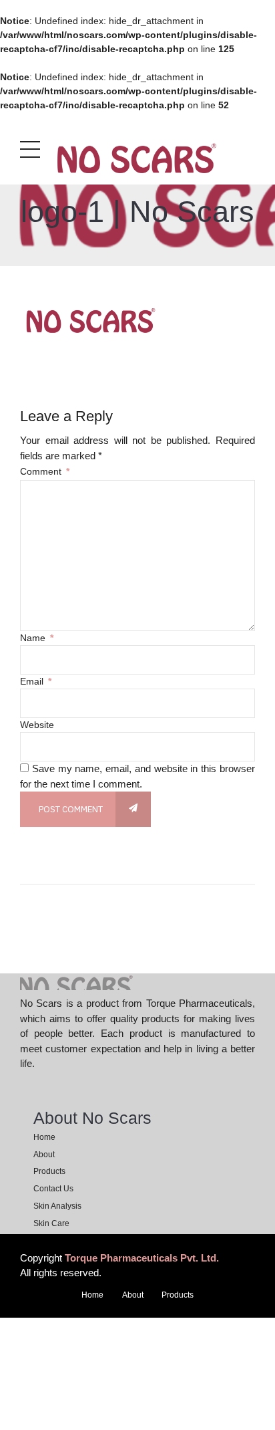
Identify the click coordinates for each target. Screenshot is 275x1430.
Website (37, 724)
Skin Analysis (57, 1206)
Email (35, 681)
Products (49, 1171)
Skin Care (51, 1223)
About (44, 1154)
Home (44, 1137)
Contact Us (53, 1188)
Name (36, 637)
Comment (44, 471)
